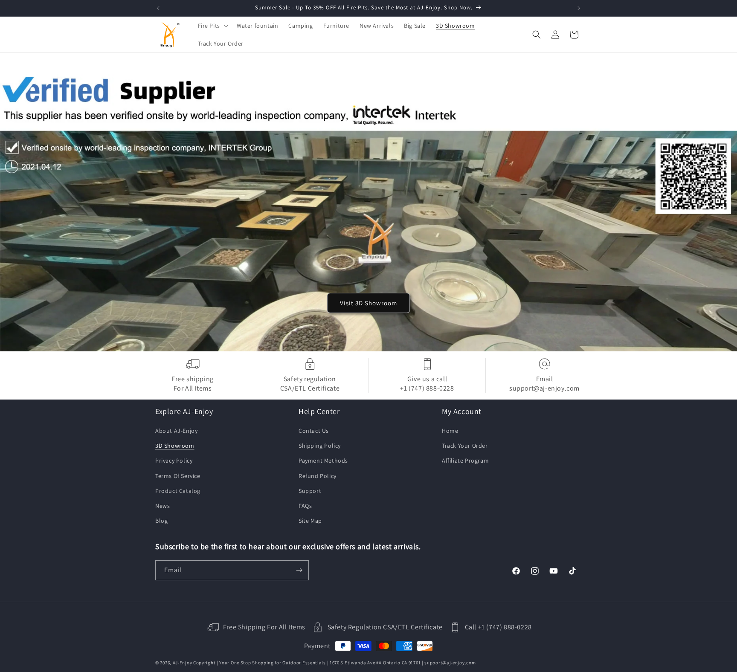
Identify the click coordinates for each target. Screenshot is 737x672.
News (162, 506)
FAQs (305, 506)
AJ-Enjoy (182, 663)
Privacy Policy (173, 461)
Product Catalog (177, 491)
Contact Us (314, 431)
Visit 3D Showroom (368, 302)
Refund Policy (318, 476)
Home (450, 431)
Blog (161, 521)
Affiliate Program (465, 461)
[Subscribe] (299, 570)
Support (310, 491)
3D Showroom (174, 446)
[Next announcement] (578, 8)
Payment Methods (323, 461)
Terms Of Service (177, 476)
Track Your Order (465, 446)
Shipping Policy (320, 446)
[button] (212, 26)
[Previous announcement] (158, 8)
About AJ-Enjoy (176, 431)
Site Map (310, 521)
